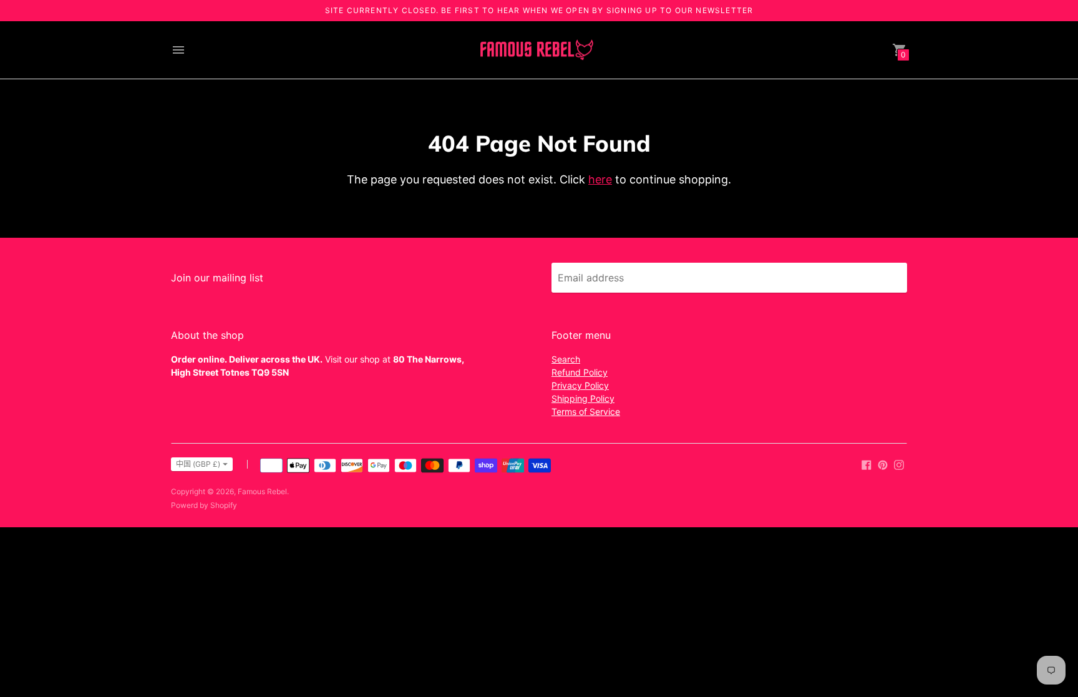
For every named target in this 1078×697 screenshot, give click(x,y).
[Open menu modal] (178, 49)
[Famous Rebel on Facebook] (867, 463)
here (600, 179)
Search (565, 359)
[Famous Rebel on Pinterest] (883, 463)
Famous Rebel (262, 491)
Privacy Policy (580, 385)
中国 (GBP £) (198, 464)
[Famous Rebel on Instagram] (899, 463)
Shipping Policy (582, 398)
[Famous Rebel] (536, 50)
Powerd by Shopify (204, 505)
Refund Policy (579, 372)
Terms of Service (585, 411)
